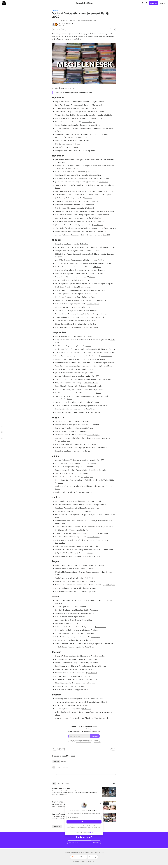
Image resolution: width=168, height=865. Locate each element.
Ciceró (57, 188)
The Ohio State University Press (75, 137)
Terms (92, 852)
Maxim (101, 111)
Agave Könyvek (98, 101)
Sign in (162, 3)
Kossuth (91, 208)
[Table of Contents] (2, 433)
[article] (84, 793)
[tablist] (59, 761)
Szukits (113, 228)
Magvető (101, 290)
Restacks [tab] (63, 761)
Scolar (88, 346)
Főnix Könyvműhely (89, 150)
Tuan (109, 263)
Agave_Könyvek (107, 283)
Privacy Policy (97, 827)
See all (56, 826)
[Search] (142, 3)
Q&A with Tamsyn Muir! (61, 788)
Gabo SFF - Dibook (94, 501)
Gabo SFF (59, 131)
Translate (56, 10)
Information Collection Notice (83, 827)
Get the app (92, 857)
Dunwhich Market (87, 613)
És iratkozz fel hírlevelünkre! (71, 39)
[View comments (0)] (60, 29)
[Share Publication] (146, 3)
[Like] (53, 821)
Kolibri (90, 578)
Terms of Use (92, 826)
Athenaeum (92, 463)
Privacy (87, 852)
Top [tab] (54, 783)
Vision (100, 515)
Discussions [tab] (65, 783)
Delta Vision (95, 125)
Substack (75, 861)
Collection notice (99, 852)
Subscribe (153, 3)
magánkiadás (101, 627)
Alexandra (101, 270)
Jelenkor (97, 250)
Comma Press (94, 662)
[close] (100, 803)
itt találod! (88, 92)
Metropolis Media (84, 287)
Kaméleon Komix (97, 698)
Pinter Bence (62, 23)
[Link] (49, 97)
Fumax (86, 140)
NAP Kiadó (97, 267)
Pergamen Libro (96, 118)
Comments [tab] (56, 761)
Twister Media (106, 366)
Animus (89, 198)
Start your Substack (79, 857)
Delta (95, 515)
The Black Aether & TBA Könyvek (98, 194)
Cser (113, 247)
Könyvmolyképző (88, 122)
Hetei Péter (72, 23)
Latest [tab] (59, 783)
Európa (95, 201)
